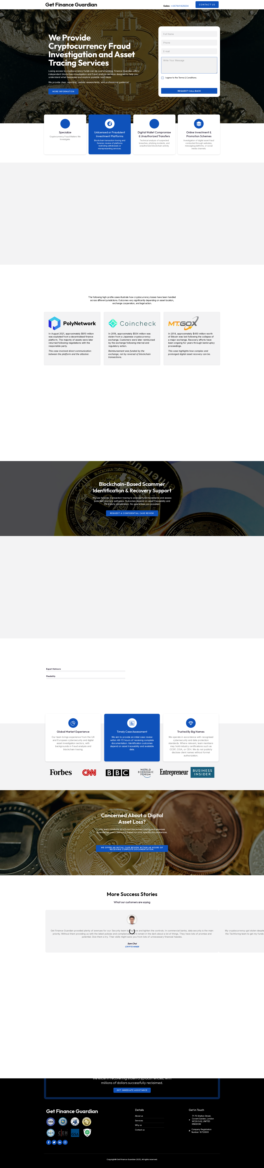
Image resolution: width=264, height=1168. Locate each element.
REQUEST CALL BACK (189, 90)
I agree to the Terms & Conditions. (181, 77)
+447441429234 (180, 6)
